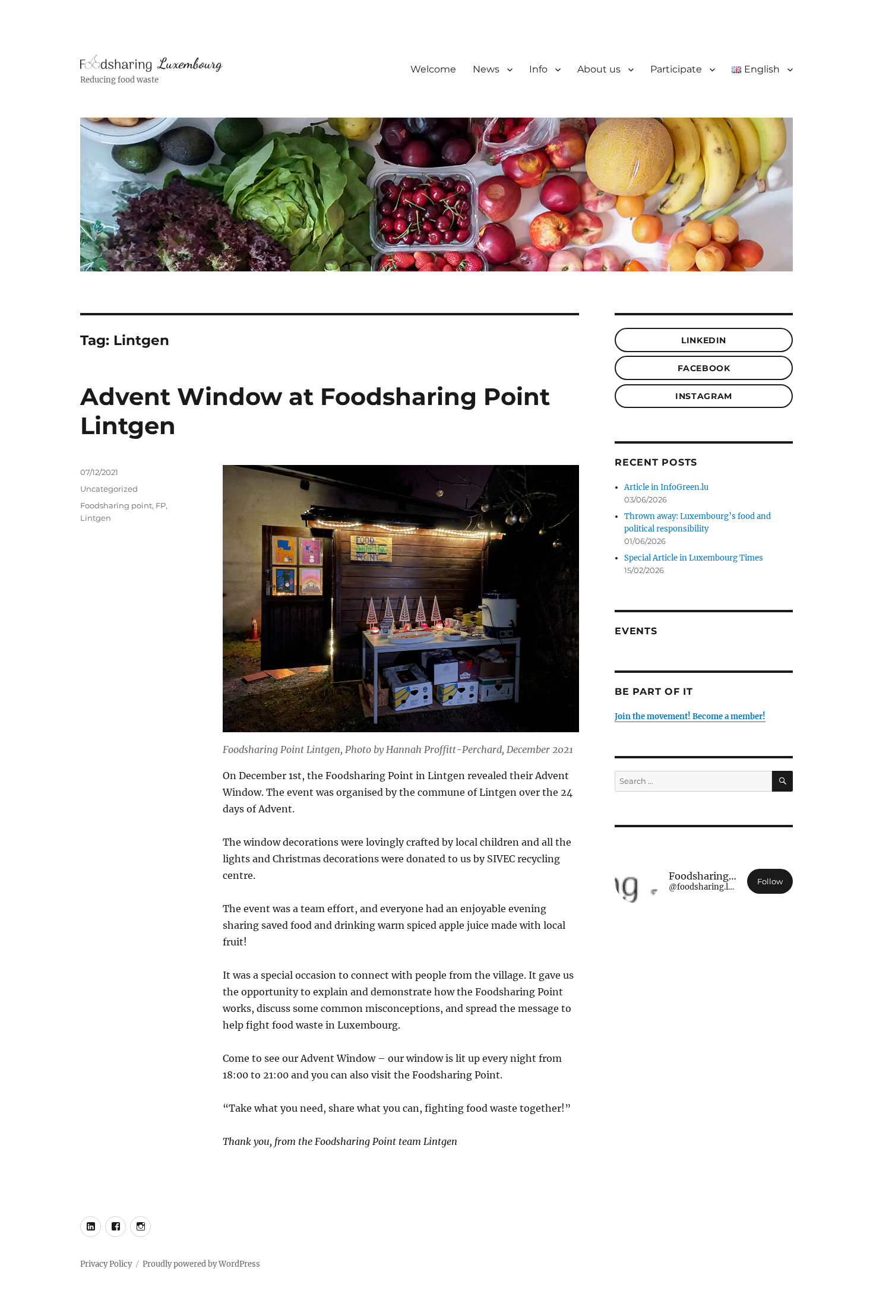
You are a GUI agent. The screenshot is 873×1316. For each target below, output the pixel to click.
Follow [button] (770, 881)
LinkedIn (703, 340)
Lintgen (95, 518)
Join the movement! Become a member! (690, 716)
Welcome (433, 69)
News (486, 69)
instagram (703, 396)
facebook (704, 368)
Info (538, 69)
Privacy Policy (106, 1264)
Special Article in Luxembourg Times (693, 558)
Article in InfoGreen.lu (666, 487)
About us (599, 69)
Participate (676, 69)
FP (161, 505)
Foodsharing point (116, 505)
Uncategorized (109, 489)
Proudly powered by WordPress (201, 1264)
